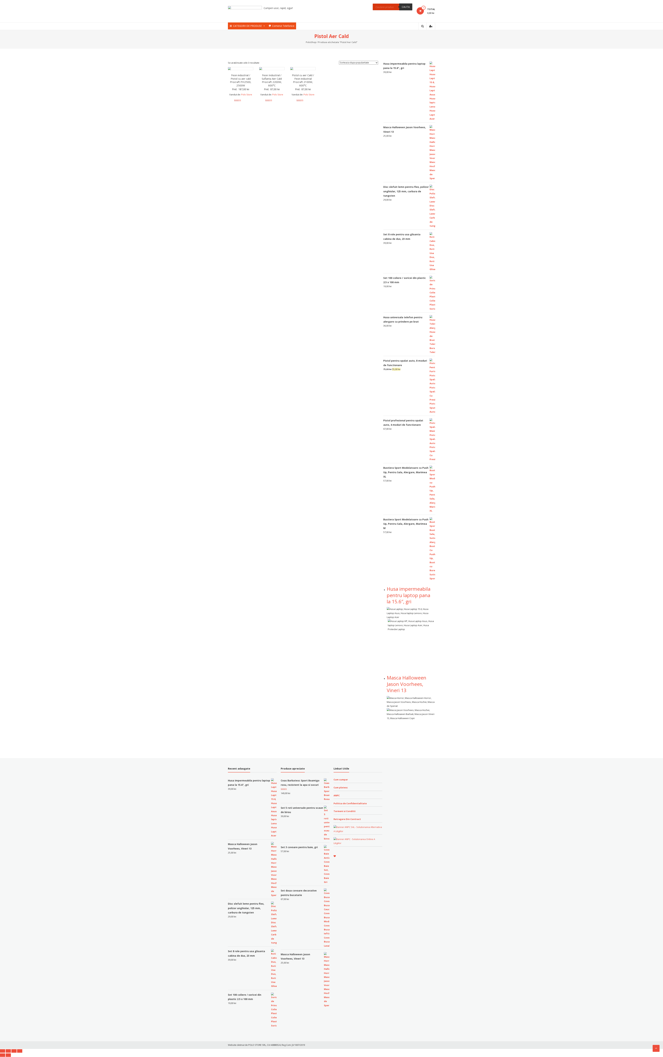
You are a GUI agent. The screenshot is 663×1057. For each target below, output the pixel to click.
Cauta (406, 6)
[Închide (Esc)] (2, 1051)
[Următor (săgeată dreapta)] (8, 1055)
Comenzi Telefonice (283, 25)
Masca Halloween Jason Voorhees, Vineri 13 (406, 683)
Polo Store (246, 94)
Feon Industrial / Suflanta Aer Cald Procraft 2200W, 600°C (272, 80)
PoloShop (311, 42)
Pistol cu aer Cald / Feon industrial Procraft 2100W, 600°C (303, 80)
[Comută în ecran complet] (14, 1051)
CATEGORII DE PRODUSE (247, 25)
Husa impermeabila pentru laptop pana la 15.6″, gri (408, 595)
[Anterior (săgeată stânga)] (2, 1055)
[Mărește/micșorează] (19, 1051)
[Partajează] (8, 1051)
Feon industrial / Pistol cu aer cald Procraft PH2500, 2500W (240, 80)
